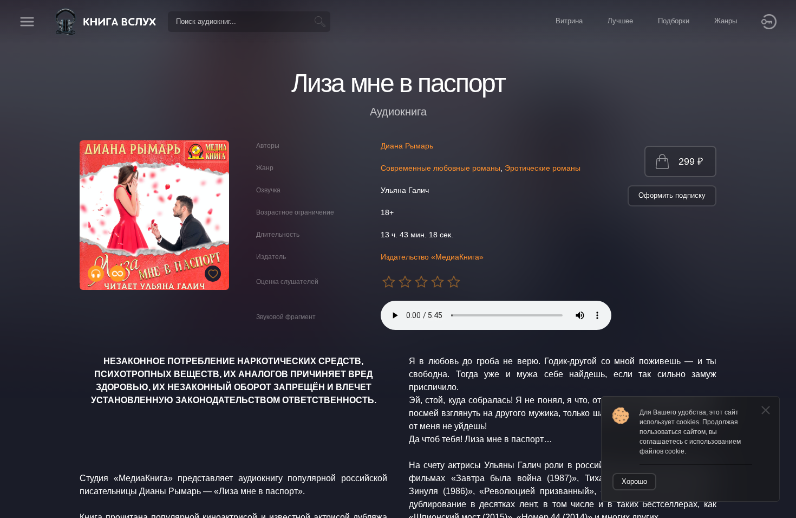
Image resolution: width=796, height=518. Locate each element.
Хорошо (634, 481)
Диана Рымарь (407, 145)
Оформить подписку (672, 195)
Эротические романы (542, 168)
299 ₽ (690, 161)
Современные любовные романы (440, 168)
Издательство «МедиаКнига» (432, 256)
